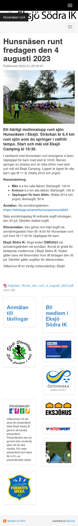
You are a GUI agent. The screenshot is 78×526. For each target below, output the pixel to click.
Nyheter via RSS (16, 521)
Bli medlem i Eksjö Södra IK (57, 315)
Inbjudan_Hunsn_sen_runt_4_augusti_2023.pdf (40, 285)
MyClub (70, 521)
